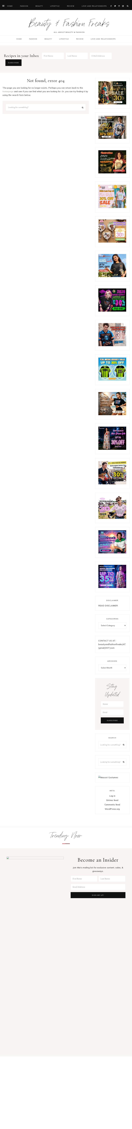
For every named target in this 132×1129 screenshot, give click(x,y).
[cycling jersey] (112, 483)
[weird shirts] (112, 311)
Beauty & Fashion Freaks (69, 25)
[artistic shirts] (112, 587)
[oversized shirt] (112, 103)
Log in (112, 796)
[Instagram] (123, 3)
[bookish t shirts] (112, 276)
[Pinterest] (119, 3)
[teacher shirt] (112, 207)
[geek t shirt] (112, 552)
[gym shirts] (112, 414)
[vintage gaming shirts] (112, 345)
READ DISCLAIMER (108, 605)
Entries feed (112, 800)
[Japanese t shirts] (112, 138)
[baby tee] (112, 380)
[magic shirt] (112, 449)
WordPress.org (112, 809)
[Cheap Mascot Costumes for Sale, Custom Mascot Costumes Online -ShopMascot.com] (108, 777)
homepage (8, 91)
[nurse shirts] (112, 242)
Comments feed (112, 804)
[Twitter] (115, 3)
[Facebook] (111, 3)
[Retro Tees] (112, 172)
